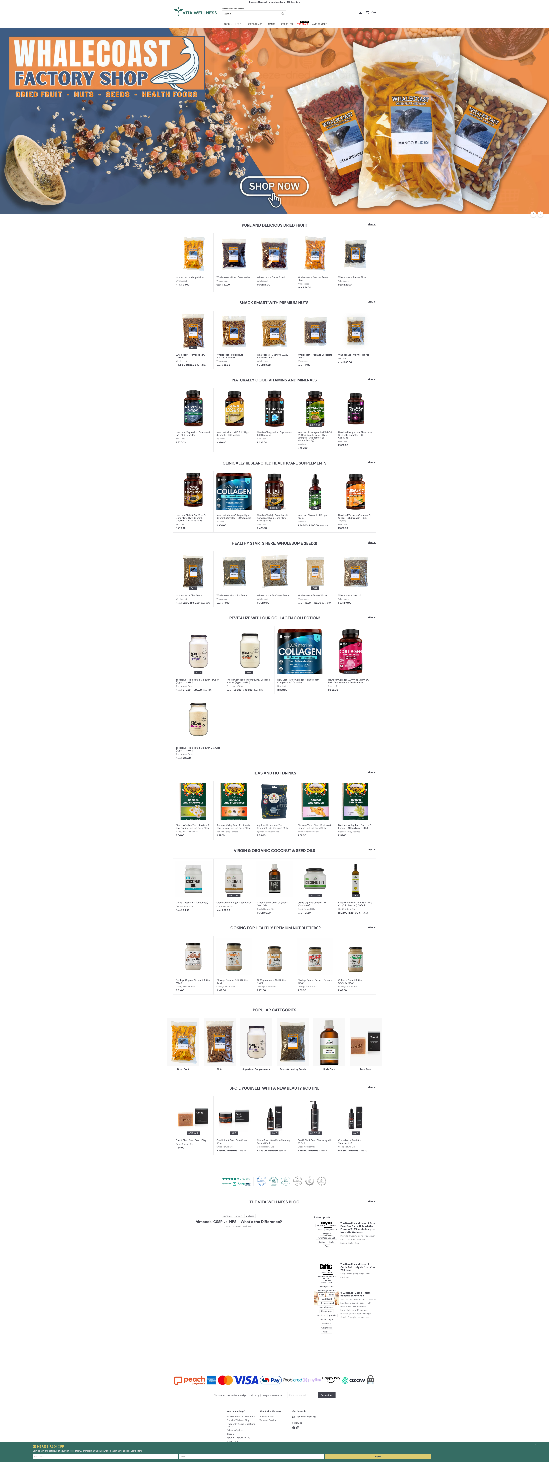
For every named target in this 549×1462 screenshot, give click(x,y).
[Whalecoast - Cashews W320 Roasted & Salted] (274, 340)
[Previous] (533, 214)
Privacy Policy (266, 1416)
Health (368, 1303)
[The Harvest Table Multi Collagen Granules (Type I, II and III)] (198, 728)
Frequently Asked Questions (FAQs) (241, 1425)
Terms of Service (268, 1420)
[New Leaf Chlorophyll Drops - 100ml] (315, 500)
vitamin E (344, 1317)
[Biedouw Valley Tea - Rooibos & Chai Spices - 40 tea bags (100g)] (234, 810)
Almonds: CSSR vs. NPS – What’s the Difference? (239, 1222)
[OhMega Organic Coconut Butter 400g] (193, 965)
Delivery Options (235, 1430)
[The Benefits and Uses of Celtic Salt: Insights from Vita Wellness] (326, 1270)
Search (230, 1434)
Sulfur (351, 1243)
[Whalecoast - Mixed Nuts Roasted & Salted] (234, 340)
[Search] (282, 13)
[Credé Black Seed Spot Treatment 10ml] (355, 1125)
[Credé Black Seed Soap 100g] (193, 1124)
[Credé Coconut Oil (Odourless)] (193, 886)
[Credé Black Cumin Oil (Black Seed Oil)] (274, 888)
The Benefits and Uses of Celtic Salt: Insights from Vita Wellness (357, 1267)
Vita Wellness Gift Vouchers (241, 1416)
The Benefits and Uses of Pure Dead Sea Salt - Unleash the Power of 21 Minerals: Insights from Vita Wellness (357, 1228)
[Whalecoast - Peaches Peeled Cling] (315, 262)
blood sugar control (362, 1274)
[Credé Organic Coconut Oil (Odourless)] (315, 888)
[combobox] (254, 13)
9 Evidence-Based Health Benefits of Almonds (355, 1294)
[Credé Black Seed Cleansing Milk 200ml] (315, 1125)
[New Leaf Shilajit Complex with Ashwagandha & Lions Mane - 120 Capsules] (274, 501)
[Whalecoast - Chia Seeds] (193, 579)
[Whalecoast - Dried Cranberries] (234, 261)
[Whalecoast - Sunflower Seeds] (274, 579)
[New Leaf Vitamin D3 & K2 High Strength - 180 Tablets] (234, 417)
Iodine (360, 1236)
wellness (247, 1226)
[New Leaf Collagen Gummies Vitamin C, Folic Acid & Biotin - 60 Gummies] (350, 660)
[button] (378, 1456)
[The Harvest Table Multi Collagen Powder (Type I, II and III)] (198, 660)
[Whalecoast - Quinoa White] (315, 579)
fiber (362, 1303)
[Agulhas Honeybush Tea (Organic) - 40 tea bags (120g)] (274, 810)
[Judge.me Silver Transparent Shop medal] (297, 1181)
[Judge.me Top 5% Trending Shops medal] (321, 1181)
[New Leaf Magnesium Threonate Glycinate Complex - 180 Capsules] (355, 418)
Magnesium (369, 1236)
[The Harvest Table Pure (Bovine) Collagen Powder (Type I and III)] (249, 660)
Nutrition (344, 1313)
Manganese (362, 1310)
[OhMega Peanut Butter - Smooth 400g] (315, 965)
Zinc (357, 1243)
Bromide (344, 1236)
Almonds (230, 1226)
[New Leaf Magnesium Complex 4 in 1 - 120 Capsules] (193, 417)
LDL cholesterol (360, 1306)
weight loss (355, 1317)
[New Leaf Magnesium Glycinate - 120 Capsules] (274, 417)
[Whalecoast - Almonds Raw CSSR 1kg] (193, 340)
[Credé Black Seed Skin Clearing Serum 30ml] (274, 1125)
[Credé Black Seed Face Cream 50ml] (234, 1125)
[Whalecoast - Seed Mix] (355, 579)
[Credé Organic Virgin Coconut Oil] (234, 886)
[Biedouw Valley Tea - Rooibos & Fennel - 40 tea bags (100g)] (355, 810)
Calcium (353, 1236)
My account (233, 1441)
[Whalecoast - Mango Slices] (193, 261)
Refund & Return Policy (238, 1437)
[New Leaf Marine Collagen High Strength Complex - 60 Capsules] (234, 500)
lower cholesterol (348, 1310)
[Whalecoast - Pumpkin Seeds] (234, 579)
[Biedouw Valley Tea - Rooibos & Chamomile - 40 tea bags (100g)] (193, 810)
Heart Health (346, 1306)
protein (238, 1226)
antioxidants (346, 1274)
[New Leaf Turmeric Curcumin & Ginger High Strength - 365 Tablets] (355, 501)
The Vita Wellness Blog (238, 1420)
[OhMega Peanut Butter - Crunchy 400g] (355, 965)
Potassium (345, 1239)
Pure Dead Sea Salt (360, 1239)
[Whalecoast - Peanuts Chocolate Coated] (315, 340)
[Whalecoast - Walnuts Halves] (355, 338)
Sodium (343, 1243)
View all (372, 224)
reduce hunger (364, 1313)
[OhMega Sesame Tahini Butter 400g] (234, 965)
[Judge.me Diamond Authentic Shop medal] (261, 1181)
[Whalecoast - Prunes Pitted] (355, 261)
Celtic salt (345, 1277)
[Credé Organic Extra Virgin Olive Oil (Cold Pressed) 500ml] (355, 888)
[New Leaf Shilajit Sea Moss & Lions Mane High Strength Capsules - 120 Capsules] (193, 501)
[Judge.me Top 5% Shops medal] (309, 1181)
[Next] (540, 214)
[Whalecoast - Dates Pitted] (274, 261)
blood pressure (369, 1299)
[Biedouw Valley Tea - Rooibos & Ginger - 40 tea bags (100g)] (315, 810)
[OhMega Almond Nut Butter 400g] (274, 965)
